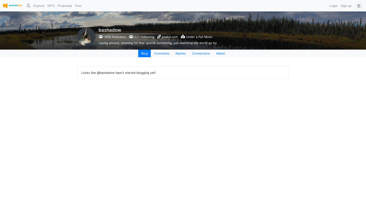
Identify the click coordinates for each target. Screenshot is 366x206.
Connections (201, 53)
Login (334, 6)
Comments (161, 53)
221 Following (143, 37)
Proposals (65, 6)
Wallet (220, 53)
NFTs (51, 6)
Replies (181, 53)
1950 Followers (114, 37)
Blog (144, 53)
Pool (78, 6)
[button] (358, 6)
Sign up (346, 6)
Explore (38, 6)
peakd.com (170, 37)
